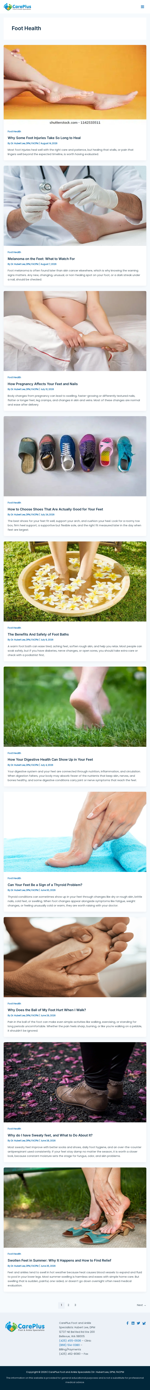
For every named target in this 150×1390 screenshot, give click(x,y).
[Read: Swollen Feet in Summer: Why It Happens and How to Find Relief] (75, 1207)
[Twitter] (138, 1323)
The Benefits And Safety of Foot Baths (38, 634)
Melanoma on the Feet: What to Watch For (41, 259)
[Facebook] (127, 1323)
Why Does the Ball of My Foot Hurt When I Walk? (47, 1010)
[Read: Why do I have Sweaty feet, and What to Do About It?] (75, 1082)
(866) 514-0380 (69, 1345)
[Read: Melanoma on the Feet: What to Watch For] (75, 206)
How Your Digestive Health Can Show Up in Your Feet (50, 759)
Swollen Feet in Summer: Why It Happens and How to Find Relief (59, 1260)
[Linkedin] (133, 1323)
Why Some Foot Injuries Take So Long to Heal (44, 138)
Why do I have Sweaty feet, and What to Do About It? (50, 1135)
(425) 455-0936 (70, 1341)
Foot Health (14, 131)
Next (141, 1305)
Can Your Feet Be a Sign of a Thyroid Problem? (45, 885)
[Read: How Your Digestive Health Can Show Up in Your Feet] (75, 706)
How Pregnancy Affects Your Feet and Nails (43, 384)
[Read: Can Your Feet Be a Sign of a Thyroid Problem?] (75, 832)
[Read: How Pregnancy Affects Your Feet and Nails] (75, 331)
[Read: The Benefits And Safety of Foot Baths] (75, 581)
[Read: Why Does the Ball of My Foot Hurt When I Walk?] (75, 957)
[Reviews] (144, 1323)
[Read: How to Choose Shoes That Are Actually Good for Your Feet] (75, 456)
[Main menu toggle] (142, 7)
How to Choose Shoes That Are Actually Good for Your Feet (55, 509)
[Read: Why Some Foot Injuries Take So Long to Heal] (75, 85)
